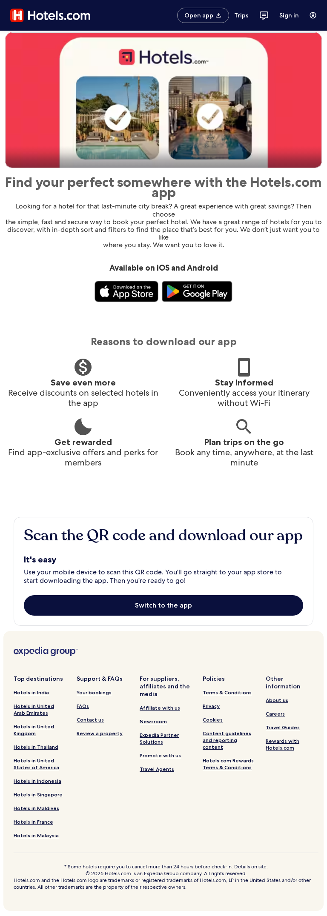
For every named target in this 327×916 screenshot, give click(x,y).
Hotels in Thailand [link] (36, 747)
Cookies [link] (213, 719)
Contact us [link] (90, 719)
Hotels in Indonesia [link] (37, 781)
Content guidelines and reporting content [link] (227, 740)
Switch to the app (163, 605)
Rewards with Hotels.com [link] (282, 744)
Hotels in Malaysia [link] (36, 835)
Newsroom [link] (153, 721)
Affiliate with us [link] (160, 708)
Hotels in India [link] (31, 692)
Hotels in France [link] (33, 822)
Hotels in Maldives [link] (36, 808)
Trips (241, 15)
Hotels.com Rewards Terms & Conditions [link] (228, 763)
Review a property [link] (100, 733)
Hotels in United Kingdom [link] (34, 729)
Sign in (289, 15)
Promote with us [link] (160, 755)
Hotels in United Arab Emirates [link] (34, 709)
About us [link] (277, 700)
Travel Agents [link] (157, 769)
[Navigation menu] (313, 15)
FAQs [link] (83, 706)
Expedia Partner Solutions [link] (159, 738)
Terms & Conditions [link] (227, 692)
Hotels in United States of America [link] (36, 763)
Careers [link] (275, 714)
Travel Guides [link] (283, 727)
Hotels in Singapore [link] (38, 794)
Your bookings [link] (94, 692)
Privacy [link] (211, 706)
